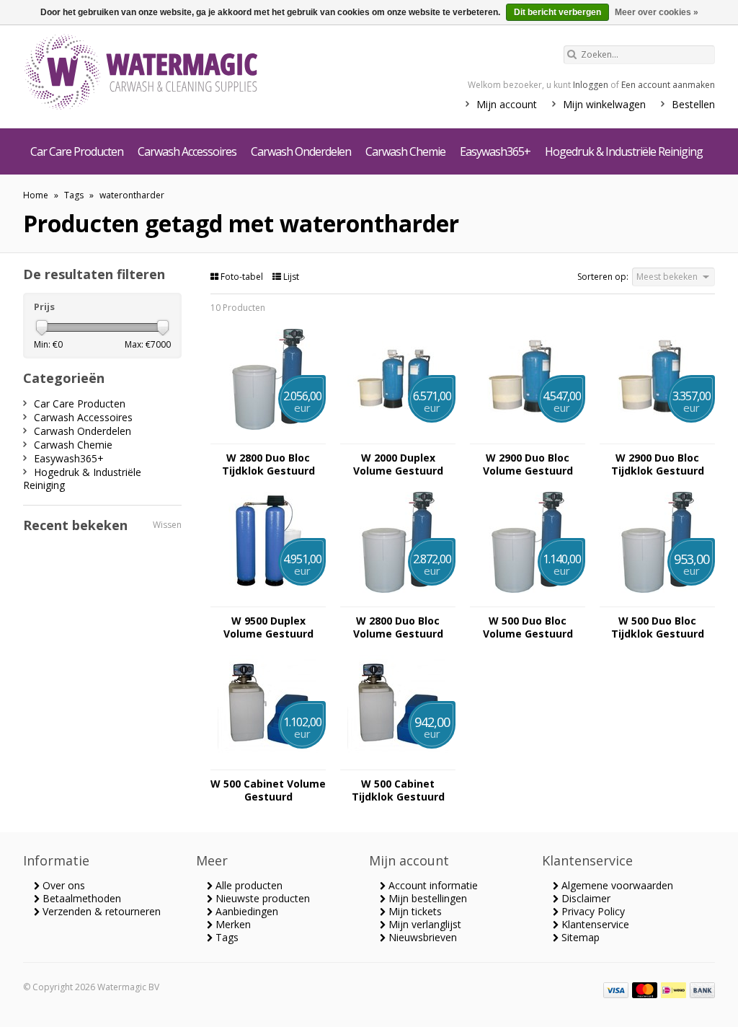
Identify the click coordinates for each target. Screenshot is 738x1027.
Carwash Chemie (405, 151)
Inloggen (590, 85)
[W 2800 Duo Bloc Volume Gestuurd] (397, 600)
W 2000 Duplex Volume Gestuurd (398, 464)
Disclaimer (584, 898)
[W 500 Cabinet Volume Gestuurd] (268, 763)
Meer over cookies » (656, 12)
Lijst (290, 276)
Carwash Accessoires (187, 151)
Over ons (62, 885)
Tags (74, 195)
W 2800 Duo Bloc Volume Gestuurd (398, 627)
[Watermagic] (167, 73)
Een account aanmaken (668, 85)
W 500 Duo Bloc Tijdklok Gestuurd (657, 627)
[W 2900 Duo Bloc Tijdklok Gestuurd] (657, 437)
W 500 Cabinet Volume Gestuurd (268, 790)
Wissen (167, 525)
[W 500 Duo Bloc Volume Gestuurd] (527, 600)
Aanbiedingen (245, 911)
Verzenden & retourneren (100, 911)
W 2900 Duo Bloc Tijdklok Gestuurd (657, 464)
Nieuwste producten (261, 898)
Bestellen (693, 104)
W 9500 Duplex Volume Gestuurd (268, 627)
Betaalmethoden (80, 898)
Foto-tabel (241, 276)
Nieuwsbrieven (421, 937)
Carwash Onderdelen (301, 151)
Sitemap (579, 937)
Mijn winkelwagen (604, 104)
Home (35, 195)
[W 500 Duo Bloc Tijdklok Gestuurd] (657, 600)
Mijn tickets (414, 911)
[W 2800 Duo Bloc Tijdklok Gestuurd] (268, 437)
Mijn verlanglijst (423, 924)
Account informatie (432, 885)
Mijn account (506, 104)
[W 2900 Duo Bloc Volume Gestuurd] (527, 437)
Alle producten (248, 885)
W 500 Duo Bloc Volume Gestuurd (528, 627)
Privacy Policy (592, 911)
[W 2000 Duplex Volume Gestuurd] (397, 437)
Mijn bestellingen (426, 898)
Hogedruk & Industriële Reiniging (624, 151)
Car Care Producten (76, 151)
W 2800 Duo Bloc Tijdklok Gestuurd (268, 464)
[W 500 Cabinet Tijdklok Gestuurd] (397, 763)
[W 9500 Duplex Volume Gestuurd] (268, 600)
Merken (232, 924)
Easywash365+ (495, 151)
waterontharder (131, 195)
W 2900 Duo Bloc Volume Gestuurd (528, 464)
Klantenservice (594, 924)
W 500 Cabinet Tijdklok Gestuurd (398, 790)
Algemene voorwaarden (616, 885)
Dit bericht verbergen (557, 12)
